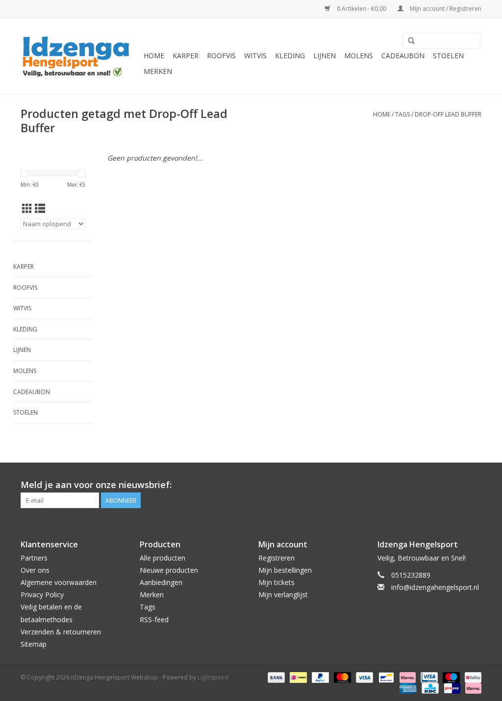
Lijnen (324, 55)
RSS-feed (154, 619)
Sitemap (34, 644)
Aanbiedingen (161, 582)
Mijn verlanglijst (283, 594)
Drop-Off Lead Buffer (448, 114)
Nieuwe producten (169, 570)
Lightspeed (213, 677)
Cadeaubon (403, 55)
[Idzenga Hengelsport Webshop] (81, 56)
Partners (34, 557)
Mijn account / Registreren (444, 8)
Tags (402, 114)
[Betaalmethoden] (275, 677)
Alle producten (162, 557)
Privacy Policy (42, 594)
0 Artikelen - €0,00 (361, 8)
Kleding (290, 55)
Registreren (276, 557)
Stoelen (448, 55)
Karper (186, 55)
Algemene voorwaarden (59, 582)
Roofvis (221, 55)
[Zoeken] (411, 41)
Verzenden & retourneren (61, 631)
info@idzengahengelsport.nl (435, 587)
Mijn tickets (276, 582)
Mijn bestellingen (285, 570)
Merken (158, 71)
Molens (358, 55)
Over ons (35, 570)
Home (154, 55)
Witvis (255, 55)
